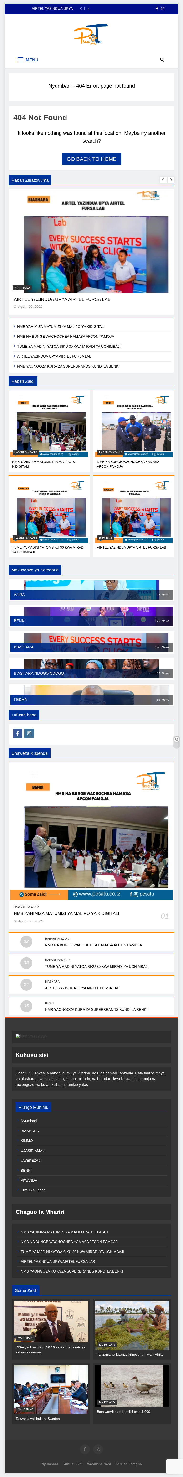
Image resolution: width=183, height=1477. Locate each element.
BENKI (49, 1003)
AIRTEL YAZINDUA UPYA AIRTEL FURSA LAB (52, 8)
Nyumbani (60, 86)
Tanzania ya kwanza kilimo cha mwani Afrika (130, 1354)
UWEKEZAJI (31, 1160)
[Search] (162, 60)
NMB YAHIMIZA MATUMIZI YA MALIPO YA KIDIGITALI (61, 327)
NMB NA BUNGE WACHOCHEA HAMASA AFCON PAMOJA (65, 336)
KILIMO (27, 1141)
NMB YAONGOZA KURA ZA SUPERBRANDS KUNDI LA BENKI (68, 366)
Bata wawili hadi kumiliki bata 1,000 (123, 1412)
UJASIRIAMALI (33, 1151)
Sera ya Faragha (129, 1464)
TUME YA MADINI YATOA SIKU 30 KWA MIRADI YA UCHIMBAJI (69, 346)
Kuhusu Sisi (72, 1464)
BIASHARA (22, 288)
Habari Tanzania (25, 452)
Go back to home (92, 159)
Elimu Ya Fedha (33, 1190)
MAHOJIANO (26, 1338)
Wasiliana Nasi (99, 1464)
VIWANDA (29, 1180)
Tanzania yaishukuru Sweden (38, 1418)
